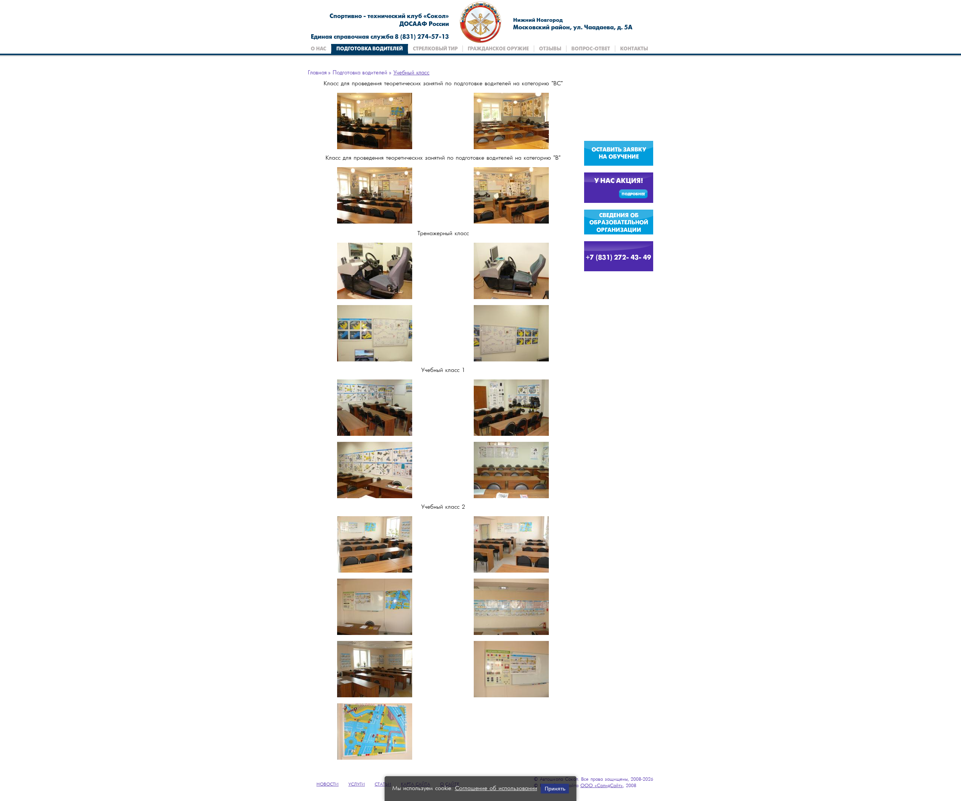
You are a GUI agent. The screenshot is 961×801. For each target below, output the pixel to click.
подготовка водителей (369, 49)
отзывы (550, 49)
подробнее (633, 194)
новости (327, 784)
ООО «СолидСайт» (601, 785)
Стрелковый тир (435, 49)
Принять (555, 789)
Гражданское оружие (498, 49)
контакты (634, 49)
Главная (317, 73)
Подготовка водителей (360, 73)
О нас (318, 49)
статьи (383, 784)
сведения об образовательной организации (618, 223)
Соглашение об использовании (496, 789)
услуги (356, 784)
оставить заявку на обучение (619, 153)
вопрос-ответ (590, 49)
